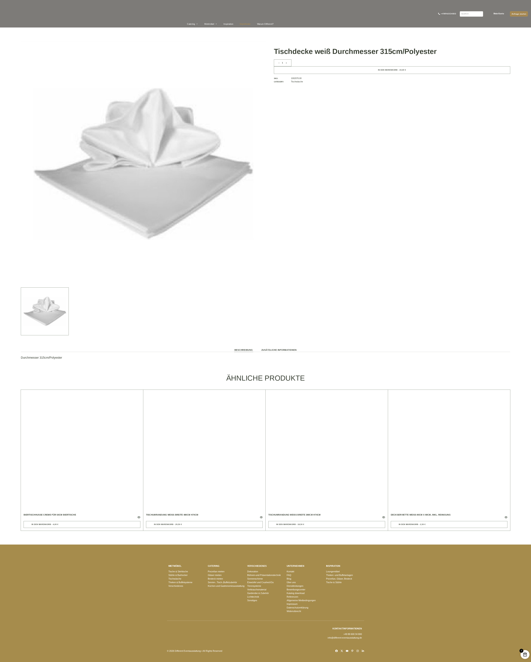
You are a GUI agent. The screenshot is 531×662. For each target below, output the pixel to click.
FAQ (289, 575)
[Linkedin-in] (363, 651)
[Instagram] (357, 651)
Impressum (292, 604)
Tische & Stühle (334, 582)
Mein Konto (499, 13)
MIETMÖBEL (175, 566)
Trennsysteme (254, 586)
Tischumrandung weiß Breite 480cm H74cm (172, 515)
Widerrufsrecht (294, 611)
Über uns (291, 582)
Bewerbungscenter (296, 589)
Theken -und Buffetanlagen (339, 575)
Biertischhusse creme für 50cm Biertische (50, 515)
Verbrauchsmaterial (256, 589)
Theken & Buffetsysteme (180, 582)
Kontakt (290, 571)
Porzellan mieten (216, 571)
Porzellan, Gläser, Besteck (339, 579)
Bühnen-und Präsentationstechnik (264, 575)
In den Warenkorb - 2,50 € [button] (412, 524)
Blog (289, 579)
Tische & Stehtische (178, 571)
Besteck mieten (215, 579)
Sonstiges (252, 600)
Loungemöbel (333, 571)
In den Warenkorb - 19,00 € (392, 70)
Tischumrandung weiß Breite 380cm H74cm (294, 515)
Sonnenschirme (255, 579)
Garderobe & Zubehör (258, 593)
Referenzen (292, 597)
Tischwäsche (297, 81)
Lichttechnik (253, 597)
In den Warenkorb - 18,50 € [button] (290, 524)
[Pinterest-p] (352, 651)
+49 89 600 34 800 (352, 634)
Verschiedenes (175, 586)
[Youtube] (347, 651)
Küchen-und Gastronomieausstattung (226, 586)
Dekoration (252, 571)
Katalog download (296, 593)
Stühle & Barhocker (178, 575)
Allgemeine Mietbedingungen (301, 600)
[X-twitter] (342, 651)
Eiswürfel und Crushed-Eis (260, 582)
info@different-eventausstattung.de (345, 638)
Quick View (138, 517)
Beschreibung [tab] (243, 350)
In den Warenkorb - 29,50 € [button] (168, 524)
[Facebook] (336, 651)
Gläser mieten (215, 575)
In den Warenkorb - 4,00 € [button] (45, 524)
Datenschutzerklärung (297, 607)
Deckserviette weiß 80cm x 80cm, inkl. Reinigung (421, 515)
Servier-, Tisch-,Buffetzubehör (222, 582)
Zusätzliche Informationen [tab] (279, 350)
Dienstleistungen (295, 586)
